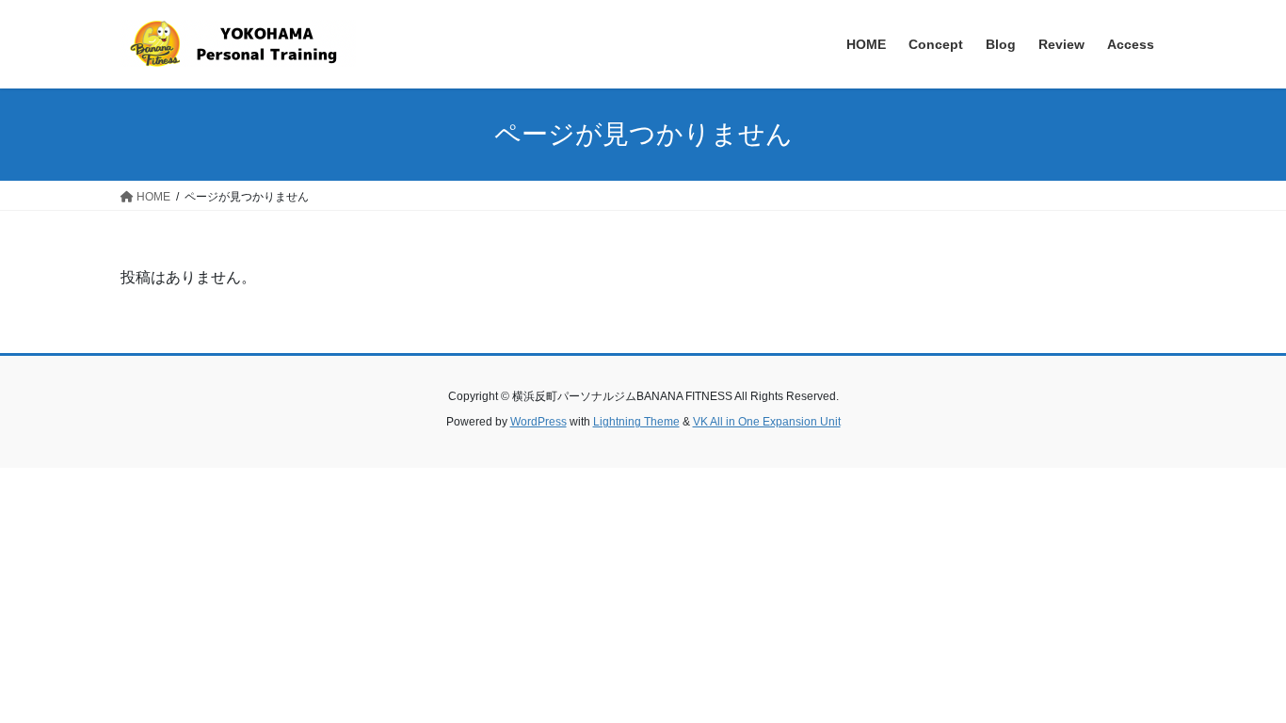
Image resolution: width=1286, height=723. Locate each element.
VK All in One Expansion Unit (767, 421)
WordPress (538, 421)
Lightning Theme (636, 421)
